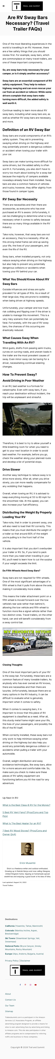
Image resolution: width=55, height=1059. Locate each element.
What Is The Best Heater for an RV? (22, 823)
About (8, 994)
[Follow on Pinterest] (25, 984)
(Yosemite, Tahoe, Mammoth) (24, 926)
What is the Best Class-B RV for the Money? (26, 805)
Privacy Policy (12, 961)
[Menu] (4, 6)
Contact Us (10, 1000)
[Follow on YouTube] (35, 984)
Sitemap (9, 1011)
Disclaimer (25, 961)
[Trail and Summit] (27, 6)
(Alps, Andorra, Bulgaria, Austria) (24, 954)
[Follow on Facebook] (19, 984)
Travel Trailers (8, 885)
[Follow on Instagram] (30, 984)
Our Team (9, 1005)
